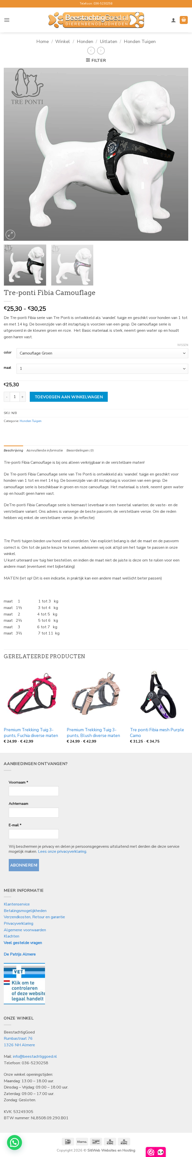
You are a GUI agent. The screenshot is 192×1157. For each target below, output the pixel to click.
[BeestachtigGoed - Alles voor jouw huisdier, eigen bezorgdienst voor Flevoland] (96, 20)
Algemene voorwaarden (25, 930)
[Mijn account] (173, 20)
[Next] (178, 154)
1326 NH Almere (19, 1045)
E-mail (15, 825)
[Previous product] (101, 50)
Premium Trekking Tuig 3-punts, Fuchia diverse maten (31, 732)
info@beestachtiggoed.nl (35, 1056)
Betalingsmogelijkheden (25, 911)
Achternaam (18, 803)
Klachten (11, 936)
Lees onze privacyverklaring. (62, 851)
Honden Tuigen (140, 41)
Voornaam (18, 782)
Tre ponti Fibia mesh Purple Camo (157, 732)
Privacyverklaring (18, 923)
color (8, 352)
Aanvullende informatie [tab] (44, 450)
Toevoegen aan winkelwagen (69, 397)
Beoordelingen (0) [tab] (80, 450)
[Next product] (91, 50)
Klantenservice (17, 904)
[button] (7, 20)
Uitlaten (108, 41)
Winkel (62, 41)
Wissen (182, 345)
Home (42, 41)
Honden (85, 41)
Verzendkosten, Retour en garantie (34, 917)
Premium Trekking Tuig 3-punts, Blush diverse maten (93, 732)
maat (7, 368)
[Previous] (13, 154)
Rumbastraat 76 (18, 1038)
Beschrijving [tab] (13, 450)
